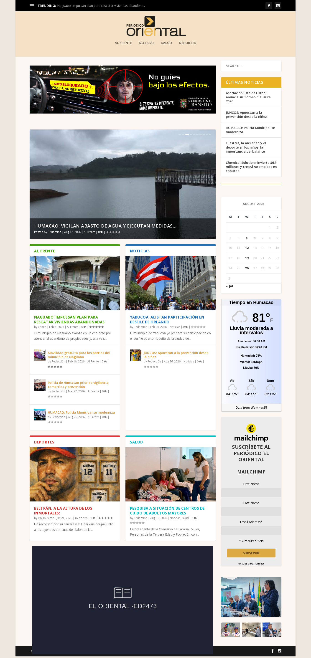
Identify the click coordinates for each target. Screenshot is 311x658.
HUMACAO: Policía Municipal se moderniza (81, 412)
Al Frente (123, 43)
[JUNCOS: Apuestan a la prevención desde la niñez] (135, 355)
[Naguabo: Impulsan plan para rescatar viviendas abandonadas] (75, 283)
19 (247, 258)
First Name (251, 484)
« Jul (229, 286)
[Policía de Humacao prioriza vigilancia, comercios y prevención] (40, 385)
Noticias (146, 43)
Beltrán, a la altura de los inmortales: (63, 511)
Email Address (251, 522)
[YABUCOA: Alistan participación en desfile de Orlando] (170, 283)
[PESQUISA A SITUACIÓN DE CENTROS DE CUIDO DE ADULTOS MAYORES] (170, 474)
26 (247, 268)
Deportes (187, 43)
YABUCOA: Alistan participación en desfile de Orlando (167, 319)
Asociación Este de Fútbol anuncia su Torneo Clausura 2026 (248, 97)
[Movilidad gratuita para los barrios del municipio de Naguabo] (40, 355)
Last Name (251, 503)
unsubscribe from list (251, 563)
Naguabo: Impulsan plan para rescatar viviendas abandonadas (69, 319)
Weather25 (259, 407)
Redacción (54, 232)
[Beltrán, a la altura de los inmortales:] (75, 474)
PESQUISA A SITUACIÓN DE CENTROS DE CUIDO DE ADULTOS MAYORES (167, 511)
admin (42, 327)
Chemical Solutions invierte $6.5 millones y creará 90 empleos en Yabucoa (251, 166)
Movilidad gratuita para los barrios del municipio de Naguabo (79, 355)
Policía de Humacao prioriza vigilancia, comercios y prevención (78, 384)
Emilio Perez (46, 518)
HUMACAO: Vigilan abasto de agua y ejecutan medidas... (105, 226)
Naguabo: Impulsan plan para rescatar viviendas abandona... (101, 5)
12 (247, 247)
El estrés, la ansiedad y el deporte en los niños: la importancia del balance (246, 147)
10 (210, 134)
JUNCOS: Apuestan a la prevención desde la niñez (176, 355)
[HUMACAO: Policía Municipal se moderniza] (40, 414)
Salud (166, 43)
